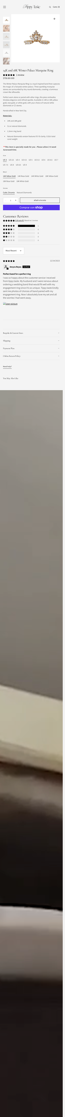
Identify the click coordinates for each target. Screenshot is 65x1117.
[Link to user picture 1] (10, 309)
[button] (4, 7)
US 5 (30, 160)
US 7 (56, 160)
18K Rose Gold (8, 181)
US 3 (5, 160)
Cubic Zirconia (9, 192)
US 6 (43, 160)
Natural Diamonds (24, 192)
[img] (9, 260)
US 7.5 (5, 165)
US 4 (18, 160)
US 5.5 (36, 160)
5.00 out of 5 (19, 220)
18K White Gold (22, 181)
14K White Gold (37, 176)
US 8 (12, 165)
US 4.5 (24, 160)
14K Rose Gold (23, 176)
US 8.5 (18, 165)
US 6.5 (49, 160)
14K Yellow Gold (9, 176)
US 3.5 (11, 160)
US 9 (25, 165)
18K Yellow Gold (51, 176)
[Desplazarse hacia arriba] (58, 1112)
